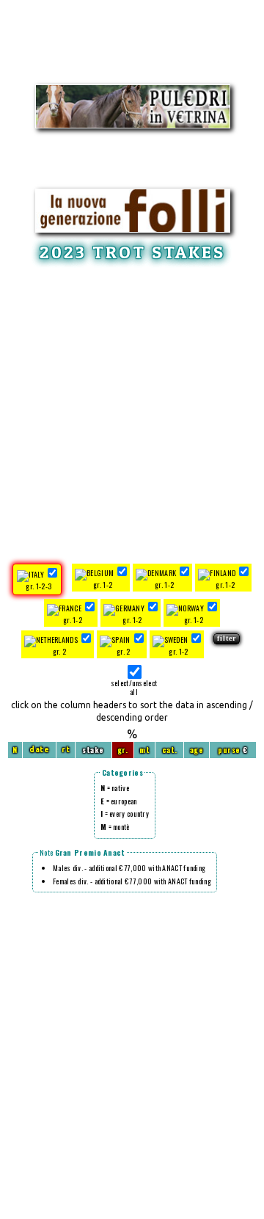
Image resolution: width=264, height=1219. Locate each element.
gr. (122, 749)
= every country (124, 813)
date (39, 750)
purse (229, 749)
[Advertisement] (132, 410)
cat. (169, 749)
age (197, 749)
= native (114, 787)
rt (66, 750)
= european (118, 801)
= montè (115, 826)
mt (144, 749)
